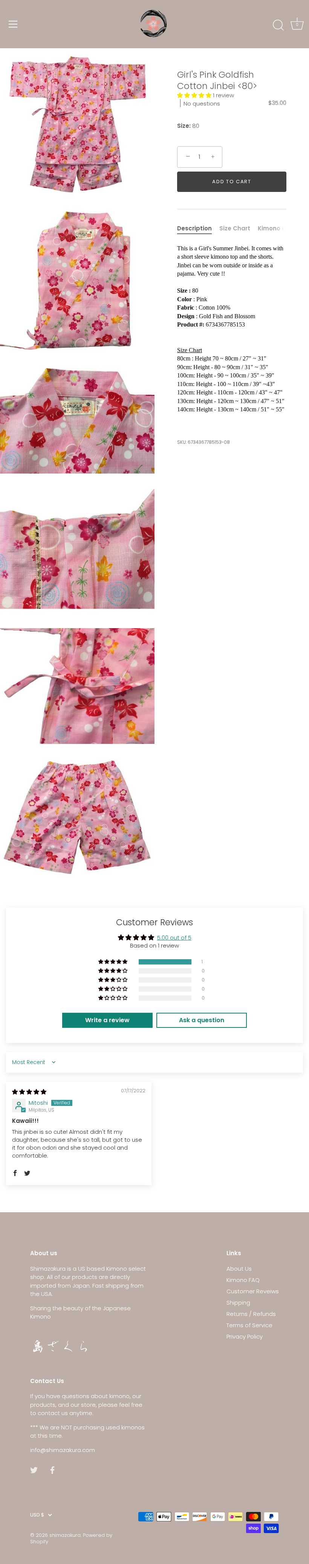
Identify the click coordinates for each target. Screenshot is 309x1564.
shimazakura (65, 1535)
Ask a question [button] (201, 1020)
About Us (239, 1269)
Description (194, 228)
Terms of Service (249, 1325)
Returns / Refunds (251, 1314)
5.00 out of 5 (174, 937)
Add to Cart (231, 181)
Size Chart (234, 228)
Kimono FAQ (243, 1280)
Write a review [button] (107, 1020)
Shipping (238, 1302)
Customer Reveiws (252, 1291)
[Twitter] (34, 1470)
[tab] (198, 228)
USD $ (37, 1515)
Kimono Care (277, 228)
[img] (29, 1092)
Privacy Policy (244, 1336)
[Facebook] (52, 1470)
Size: (184, 126)
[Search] (278, 25)
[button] (195, 95)
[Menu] (13, 24)
